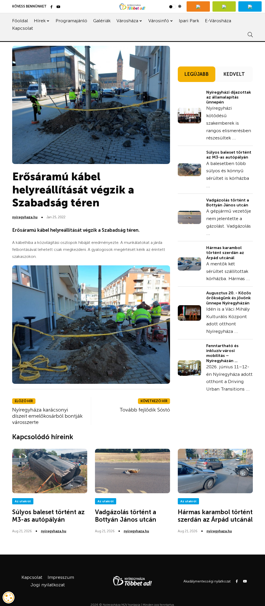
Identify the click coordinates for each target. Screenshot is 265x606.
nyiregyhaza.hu (25, 217)
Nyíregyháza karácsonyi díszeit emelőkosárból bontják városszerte (47, 416)
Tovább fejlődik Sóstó (145, 410)
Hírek (40, 21)
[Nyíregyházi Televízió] (198, 6)
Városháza (127, 21)
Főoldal (20, 21)
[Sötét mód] (175, 6)
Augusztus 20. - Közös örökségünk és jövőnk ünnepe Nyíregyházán (228, 297)
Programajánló (71, 21)
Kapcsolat (22, 28)
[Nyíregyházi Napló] (224, 6)
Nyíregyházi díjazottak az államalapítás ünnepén (228, 97)
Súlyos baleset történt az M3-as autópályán (228, 155)
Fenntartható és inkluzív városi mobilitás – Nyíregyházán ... (222, 353)
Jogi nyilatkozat (48, 585)
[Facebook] (51, 7)
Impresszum (61, 577)
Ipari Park (189, 21)
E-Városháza (218, 21)
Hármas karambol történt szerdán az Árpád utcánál (225, 252)
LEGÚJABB (196, 74)
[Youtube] (58, 7)
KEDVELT (234, 74)
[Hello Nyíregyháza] (250, 6)
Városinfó (158, 21)
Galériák (102, 21)
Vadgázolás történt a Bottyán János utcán (227, 202)
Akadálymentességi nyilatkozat (207, 581)
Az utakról (23, 501)
